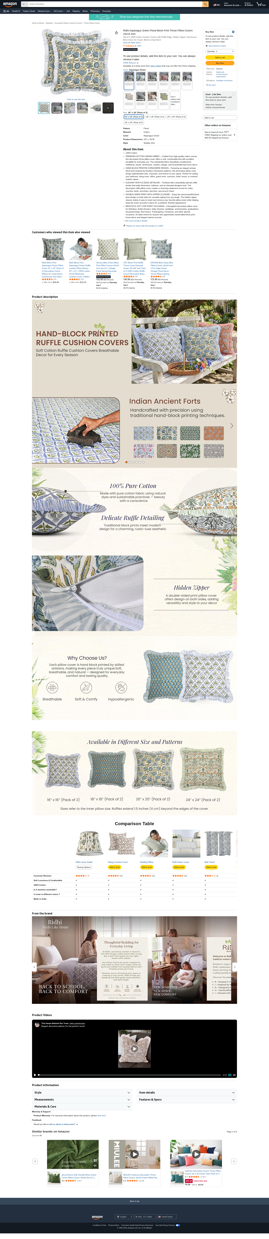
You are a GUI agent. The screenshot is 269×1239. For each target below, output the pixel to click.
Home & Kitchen (38, 23)
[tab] (126, 462)
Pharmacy (95, 11)
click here (101, 1115)
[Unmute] (234, 1075)
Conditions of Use (99, 1225)
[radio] (43, 108)
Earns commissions (77, 1023)
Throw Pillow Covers (92, 23)
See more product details (136, 221)
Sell (68, 11)
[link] (53, 269)
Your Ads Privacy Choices (165, 1225)
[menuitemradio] (229, 1075)
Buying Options (84, 867)
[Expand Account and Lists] (240, 5)
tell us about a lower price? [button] (62, 1124)
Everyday (106, 11)
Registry (76, 11)
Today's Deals (29, 11)
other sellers (155, 66)
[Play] (34, 1075)
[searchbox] (115, 4)
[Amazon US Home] (97, 1218)
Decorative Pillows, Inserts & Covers (68, 23)
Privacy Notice (113, 1225)
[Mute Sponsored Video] (95, 1165)
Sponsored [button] (36, 1135)
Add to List (209, 118)
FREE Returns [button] (129, 63)
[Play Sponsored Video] (134, 1154)
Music (85, 11)
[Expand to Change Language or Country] (220, 5)
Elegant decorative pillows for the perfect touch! (63, 1026)
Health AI (16, 11)
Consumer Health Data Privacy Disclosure (137, 1225)
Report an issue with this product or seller (145, 226)
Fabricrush (220, 72)
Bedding (49, 23)
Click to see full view (76, 99)
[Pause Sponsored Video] (95, 1160)
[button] (6, 11)
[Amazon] (10, 4)
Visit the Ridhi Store (132, 42)
